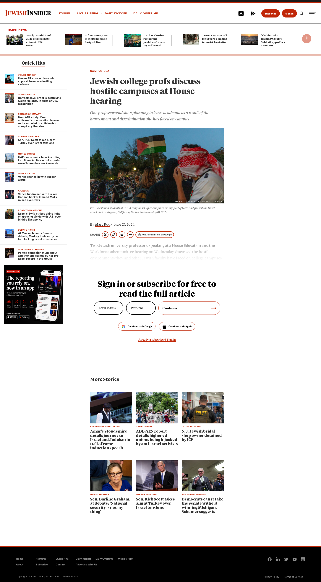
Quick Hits (33, 63)
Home (19, 559)
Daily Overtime (104, 559)
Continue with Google (140, 326)
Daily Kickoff (83, 559)
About (19, 564)
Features (41, 559)
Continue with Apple (180, 326)
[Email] (122, 234)
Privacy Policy (271, 577)
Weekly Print (125, 559)
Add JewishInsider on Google (157, 234)
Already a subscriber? (157, 339)
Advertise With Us (86, 564)
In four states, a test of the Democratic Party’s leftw (96, 39)
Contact (60, 564)
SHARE (95, 234)
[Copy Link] (113, 234)
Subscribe (270, 14)
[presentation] (306, 38)
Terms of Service (293, 577)
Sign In (289, 14)
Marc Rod (102, 224)
